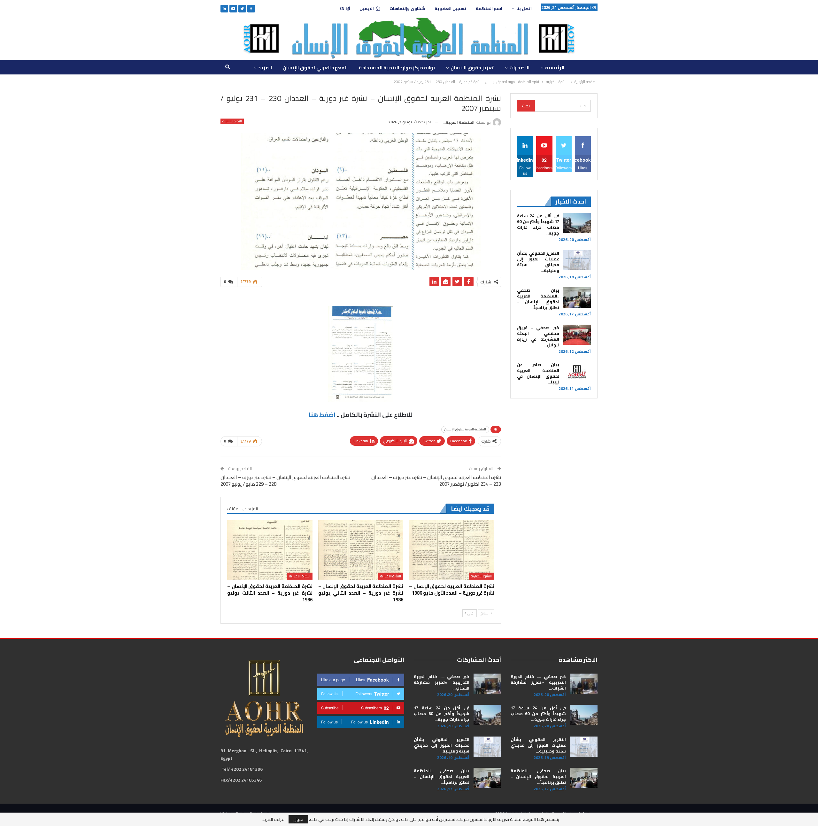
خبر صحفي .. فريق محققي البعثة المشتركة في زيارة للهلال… (538, 336)
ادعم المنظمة (489, 8)
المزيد (265, 67)
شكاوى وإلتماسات (407, 8)
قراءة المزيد (273, 819)
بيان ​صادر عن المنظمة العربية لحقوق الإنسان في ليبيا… (538, 373)
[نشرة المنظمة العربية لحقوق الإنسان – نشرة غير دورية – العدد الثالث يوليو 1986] (269, 550)
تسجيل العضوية (450, 8)
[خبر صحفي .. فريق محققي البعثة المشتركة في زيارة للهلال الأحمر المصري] (577, 335)
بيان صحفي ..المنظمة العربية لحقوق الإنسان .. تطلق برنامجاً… (538, 298)
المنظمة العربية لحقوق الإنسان (465, 429)
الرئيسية (554, 67)
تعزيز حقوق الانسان (472, 67)
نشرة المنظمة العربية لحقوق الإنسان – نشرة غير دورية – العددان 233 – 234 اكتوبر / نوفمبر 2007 (436, 481)
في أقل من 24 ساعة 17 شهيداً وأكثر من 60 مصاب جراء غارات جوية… (538, 224)
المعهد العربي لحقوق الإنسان (315, 67)
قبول (298, 819)
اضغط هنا (322, 414)
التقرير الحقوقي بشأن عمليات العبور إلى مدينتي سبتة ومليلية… (538, 261)
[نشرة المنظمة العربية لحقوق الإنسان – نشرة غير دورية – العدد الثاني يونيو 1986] (360, 550)
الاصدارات (519, 67)
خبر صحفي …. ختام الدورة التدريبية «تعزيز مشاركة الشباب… (538, 682)
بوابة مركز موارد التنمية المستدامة (397, 67)
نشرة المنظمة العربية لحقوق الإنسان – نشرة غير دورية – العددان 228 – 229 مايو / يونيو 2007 (285, 481)
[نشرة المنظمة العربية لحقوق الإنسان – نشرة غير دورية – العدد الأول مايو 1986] (451, 550)
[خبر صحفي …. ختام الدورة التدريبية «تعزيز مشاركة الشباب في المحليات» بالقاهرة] (584, 684)
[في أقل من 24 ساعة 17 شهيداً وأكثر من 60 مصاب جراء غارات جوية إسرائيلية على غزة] (577, 223)
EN (341, 8)
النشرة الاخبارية (232, 121)
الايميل (366, 8)
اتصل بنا (524, 8)
